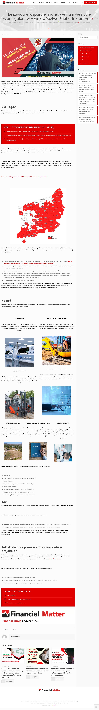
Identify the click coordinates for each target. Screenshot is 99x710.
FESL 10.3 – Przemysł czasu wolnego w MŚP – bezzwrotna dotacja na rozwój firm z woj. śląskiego (87, 88)
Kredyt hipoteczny (85, 54)
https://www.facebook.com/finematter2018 (19, 599)
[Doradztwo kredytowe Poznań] (49, 691)
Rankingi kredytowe (85, 63)
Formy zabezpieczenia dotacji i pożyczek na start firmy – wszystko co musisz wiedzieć (87, 119)
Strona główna (12, 22)
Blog (20, 22)
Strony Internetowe (47, 705)
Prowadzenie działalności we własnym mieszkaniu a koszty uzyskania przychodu (37, 671)
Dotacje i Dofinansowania (87, 47)
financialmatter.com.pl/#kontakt (16, 603)
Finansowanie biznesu (86, 50)
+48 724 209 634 (11, 595)
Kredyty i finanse (29, 22)
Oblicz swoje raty (90, 2)
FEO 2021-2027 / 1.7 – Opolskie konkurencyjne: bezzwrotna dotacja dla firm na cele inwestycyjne (86, 110)
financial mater (15, 637)
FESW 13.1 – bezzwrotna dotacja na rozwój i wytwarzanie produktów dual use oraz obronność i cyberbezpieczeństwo (87, 77)
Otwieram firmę (84, 60)
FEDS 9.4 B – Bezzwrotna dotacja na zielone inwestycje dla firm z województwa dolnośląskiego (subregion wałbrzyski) (12, 673)
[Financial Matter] (13, 2)
